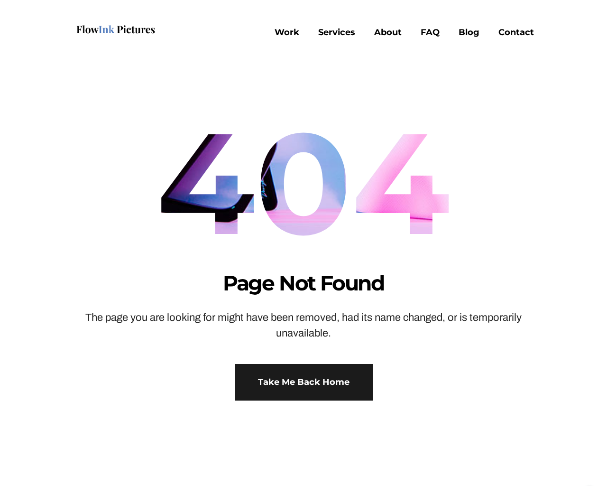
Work (287, 32)
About (388, 32)
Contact (516, 32)
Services (336, 32)
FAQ (430, 32)
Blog (469, 32)
